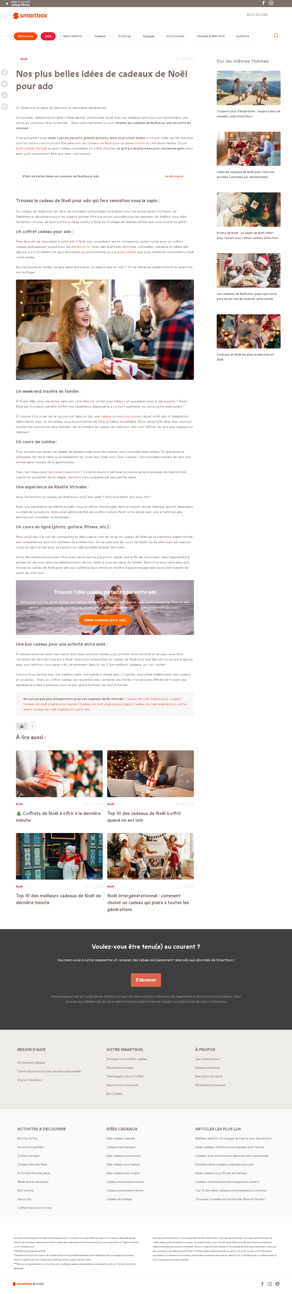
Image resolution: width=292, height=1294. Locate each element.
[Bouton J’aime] (21, 726)
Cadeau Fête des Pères (32, 1165)
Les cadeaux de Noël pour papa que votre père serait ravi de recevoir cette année (247, 296)
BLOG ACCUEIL (257, 15)
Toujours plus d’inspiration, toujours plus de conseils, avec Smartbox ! (248, 113)
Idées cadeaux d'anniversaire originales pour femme (229, 1147)
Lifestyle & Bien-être (210, 36)
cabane (106, 416)
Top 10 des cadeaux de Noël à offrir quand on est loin (144, 816)
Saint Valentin (72, 36)
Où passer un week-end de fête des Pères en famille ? (230, 1199)
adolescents (80, 247)
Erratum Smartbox (29, 1080)
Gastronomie (175, 36)
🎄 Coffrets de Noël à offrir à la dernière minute (58, 816)
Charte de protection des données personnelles (49, 1071)
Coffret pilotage (28, 1156)
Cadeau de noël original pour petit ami (61, 709)
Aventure (242, 36)
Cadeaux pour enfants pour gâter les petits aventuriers (232, 1156)
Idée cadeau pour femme (123, 1165)
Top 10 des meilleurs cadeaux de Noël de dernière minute (58, 899)
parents (59, 472)
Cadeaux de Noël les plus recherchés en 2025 (245, 357)
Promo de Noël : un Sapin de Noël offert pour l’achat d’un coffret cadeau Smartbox (247, 235)
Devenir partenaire (207, 1068)
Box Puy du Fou (27, 1139)
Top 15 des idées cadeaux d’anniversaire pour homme (230, 1191)
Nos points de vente (208, 1076)
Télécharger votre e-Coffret (125, 1076)
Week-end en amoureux (33, 1182)
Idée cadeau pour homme (123, 1156)
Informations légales (31, 1063)
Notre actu (25, 36)
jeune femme (126, 252)
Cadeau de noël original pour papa (105, 704)
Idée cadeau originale (120, 1139)
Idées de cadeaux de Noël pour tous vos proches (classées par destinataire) (245, 174)
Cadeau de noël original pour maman (50, 704)
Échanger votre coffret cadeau (126, 1059)
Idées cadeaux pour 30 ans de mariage (221, 1173)
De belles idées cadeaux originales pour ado (224, 1165)
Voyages (148, 36)
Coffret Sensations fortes (34, 1208)
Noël (48, 36)
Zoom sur (124, 36)
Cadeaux (100, 36)
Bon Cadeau (114, 1094)
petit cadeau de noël (31, 148)
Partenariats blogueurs (210, 1085)
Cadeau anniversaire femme (124, 1191)
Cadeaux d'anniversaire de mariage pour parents (227, 1182)
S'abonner (146, 980)
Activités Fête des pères (33, 1173)
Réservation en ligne (119, 1068)
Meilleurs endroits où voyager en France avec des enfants (233, 1139)
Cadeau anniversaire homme (125, 1182)
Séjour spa (24, 1199)
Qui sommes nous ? (208, 1059)
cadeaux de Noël (99, 143)
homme (139, 143)
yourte (128, 416)
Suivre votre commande (122, 1085)
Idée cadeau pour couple (122, 1173)
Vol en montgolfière (30, 1147)
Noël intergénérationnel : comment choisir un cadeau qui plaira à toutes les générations (148, 903)
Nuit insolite (25, 1191)
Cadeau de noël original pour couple (153, 699)
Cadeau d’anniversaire (120, 1147)
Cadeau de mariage (119, 1199)
